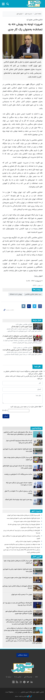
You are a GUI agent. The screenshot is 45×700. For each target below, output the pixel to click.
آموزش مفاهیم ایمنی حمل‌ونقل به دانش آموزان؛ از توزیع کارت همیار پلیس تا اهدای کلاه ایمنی (17, 337)
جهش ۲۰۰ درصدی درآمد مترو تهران (30, 527)
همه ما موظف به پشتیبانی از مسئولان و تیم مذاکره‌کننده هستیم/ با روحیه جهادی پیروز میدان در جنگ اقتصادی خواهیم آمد (18, 630)
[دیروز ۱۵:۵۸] (37, 485)
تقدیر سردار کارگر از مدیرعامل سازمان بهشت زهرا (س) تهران (18, 458)
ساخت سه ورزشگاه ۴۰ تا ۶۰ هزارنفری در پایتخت (18, 474)
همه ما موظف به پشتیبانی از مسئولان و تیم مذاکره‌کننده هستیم (22, 544)
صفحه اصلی (37, 14)
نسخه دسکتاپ (22, 655)
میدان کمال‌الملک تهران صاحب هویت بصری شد (27, 521)
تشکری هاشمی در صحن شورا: (22, 348)
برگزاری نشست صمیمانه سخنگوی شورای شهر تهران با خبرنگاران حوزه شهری (18, 612)
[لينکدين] (31, 682)
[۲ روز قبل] (37, 434)
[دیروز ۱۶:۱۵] (37, 493)
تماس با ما (17, 677)
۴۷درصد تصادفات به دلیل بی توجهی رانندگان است (17, 350)
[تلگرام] (24, 682)
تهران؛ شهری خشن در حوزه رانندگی (21, 326)
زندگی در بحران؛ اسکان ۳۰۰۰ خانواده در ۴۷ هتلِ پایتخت (18, 492)
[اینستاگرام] (20, 682)
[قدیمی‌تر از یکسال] (37, 326)
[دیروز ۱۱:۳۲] (37, 451)
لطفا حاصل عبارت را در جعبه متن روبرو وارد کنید (26, 407)
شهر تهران (17, 692)
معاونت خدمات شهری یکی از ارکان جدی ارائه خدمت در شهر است (19, 484)
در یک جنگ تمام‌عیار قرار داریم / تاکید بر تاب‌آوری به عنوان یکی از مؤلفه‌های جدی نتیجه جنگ (18, 433)
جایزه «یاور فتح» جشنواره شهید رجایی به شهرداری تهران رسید (17, 450)
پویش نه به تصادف (16, 294)
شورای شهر (19, 14)
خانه (36, 677)
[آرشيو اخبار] (13, 682)
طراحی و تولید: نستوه (21, 696)
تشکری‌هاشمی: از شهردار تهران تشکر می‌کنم (28, 541)
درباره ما (8, 677)
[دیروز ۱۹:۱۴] (37, 502)
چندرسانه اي (28, 677)
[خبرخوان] (17, 682)
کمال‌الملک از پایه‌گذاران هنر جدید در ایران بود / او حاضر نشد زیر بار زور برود (17, 604)
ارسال (6, 416)
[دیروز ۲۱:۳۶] (37, 459)
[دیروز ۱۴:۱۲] (37, 476)
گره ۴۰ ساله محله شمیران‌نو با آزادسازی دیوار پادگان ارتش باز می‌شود (19, 441)
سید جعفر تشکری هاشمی (33, 294)
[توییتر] (28, 682)
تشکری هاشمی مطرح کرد (34, 19)
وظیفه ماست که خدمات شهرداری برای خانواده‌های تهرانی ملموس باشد (17, 467)
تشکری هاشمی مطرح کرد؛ (24, 324)
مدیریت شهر (28, 14)
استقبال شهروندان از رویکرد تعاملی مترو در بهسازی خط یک (24, 524)
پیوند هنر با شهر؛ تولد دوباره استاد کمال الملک (18, 499)
